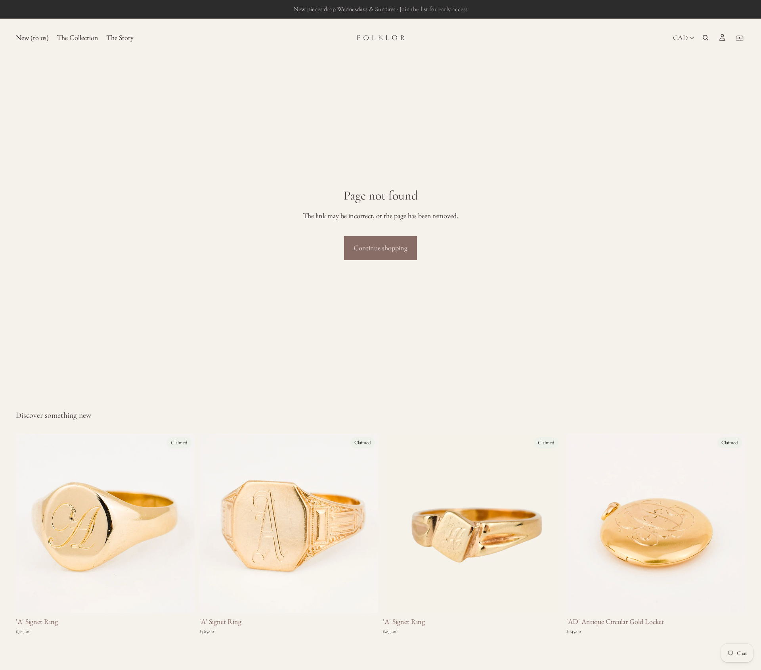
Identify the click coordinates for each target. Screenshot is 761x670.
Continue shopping (380, 247)
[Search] (705, 37)
